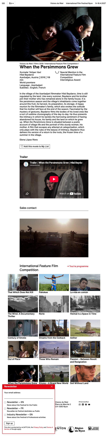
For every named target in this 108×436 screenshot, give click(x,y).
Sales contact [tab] (28, 207)
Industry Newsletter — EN (26, 415)
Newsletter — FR (23, 409)
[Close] (51, 386)
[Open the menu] (3, 3)
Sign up (9, 423)
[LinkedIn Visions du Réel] (83, 404)
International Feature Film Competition (61, 64)
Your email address (12, 392)
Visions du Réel (26, 64)
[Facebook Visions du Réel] (86, 404)
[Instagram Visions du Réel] (80, 404)
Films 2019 (38, 64)
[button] (37, 238)
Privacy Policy (38, 427)
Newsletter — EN (22, 403)
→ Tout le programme (77, 266)
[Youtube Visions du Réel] (89, 404)
